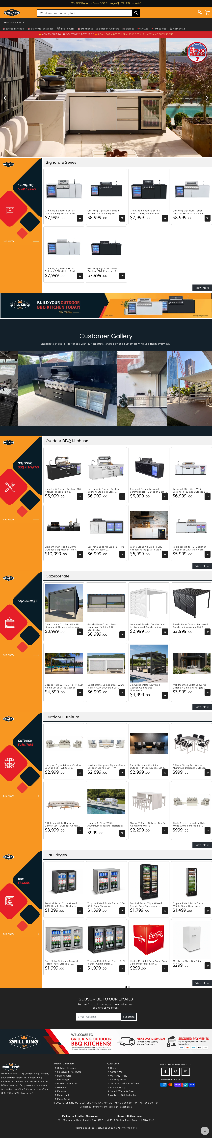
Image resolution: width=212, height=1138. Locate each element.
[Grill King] (106, 97)
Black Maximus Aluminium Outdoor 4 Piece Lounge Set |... (148, 766)
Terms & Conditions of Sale (124, 1083)
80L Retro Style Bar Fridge (188, 961)
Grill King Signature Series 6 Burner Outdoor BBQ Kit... (103, 212)
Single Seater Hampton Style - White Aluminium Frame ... (190, 824)
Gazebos (129, 29)
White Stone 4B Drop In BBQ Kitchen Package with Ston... (146, 548)
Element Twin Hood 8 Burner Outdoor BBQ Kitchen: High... (61, 548)
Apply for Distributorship (122, 1095)
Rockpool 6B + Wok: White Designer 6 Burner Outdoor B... (190, 490)
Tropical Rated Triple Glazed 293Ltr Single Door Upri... (189, 904)
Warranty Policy (118, 1075)
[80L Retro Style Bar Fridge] (192, 940)
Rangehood (160, 29)
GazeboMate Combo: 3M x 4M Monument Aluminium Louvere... (63, 625)
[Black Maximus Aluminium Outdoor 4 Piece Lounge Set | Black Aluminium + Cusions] (149, 744)
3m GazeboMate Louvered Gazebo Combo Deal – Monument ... (145, 687)
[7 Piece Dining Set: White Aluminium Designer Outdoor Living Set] (192, 744)
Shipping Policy (117, 1079)
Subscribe (129, 1016)
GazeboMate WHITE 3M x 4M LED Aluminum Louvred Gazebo (64, 686)
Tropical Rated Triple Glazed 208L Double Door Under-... (61, 904)
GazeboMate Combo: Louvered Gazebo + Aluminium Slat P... (190, 625)
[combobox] (88, 13)
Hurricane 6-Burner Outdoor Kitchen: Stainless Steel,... (103, 490)
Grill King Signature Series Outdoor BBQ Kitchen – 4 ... (103, 270)
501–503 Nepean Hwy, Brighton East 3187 (80, 1120)
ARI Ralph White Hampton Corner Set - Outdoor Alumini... (63, 824)
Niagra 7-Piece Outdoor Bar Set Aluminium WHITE (148, 824)
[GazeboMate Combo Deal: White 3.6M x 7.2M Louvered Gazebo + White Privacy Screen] (106, 663)
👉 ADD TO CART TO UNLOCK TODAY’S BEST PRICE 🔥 (68, 34)
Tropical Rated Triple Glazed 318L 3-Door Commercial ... (106, 962)
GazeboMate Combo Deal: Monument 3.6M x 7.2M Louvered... (102, 627)
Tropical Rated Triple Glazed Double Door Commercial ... (146, 904)
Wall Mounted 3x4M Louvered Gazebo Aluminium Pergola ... (190, 686)
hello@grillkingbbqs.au (120, 1106)
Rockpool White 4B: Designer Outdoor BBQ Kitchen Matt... (189, 548)
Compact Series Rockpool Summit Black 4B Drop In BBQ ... (148, 490)
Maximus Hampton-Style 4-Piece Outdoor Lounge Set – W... (106, 766)
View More (202, 287)
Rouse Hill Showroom (129, 1116)
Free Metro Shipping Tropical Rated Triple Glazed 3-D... (61, 962)
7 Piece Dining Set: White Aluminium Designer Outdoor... (190, 766)
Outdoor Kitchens (15, 29)
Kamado (144, 29)
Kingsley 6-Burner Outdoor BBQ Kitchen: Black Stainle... (63, 490)
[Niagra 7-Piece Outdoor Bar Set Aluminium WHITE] (149, 802)
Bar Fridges (86, 29)
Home (112, 1068)
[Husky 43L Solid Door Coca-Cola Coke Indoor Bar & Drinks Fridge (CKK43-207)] (149, 940)
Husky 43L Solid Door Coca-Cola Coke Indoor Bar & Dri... (148, 962)
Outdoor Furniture (109, 29)
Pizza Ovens (178, 29)
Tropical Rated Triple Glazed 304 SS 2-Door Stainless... (106, 904)
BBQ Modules (67, 29)
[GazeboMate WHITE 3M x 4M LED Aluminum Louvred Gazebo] (64, 663)
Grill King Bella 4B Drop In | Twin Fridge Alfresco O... (106, 548)
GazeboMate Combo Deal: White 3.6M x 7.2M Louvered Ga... (106, 686)
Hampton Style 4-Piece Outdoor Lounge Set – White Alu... (63, 766)
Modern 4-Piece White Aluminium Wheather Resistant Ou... (105, 826)
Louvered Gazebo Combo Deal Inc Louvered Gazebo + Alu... (147, 625)
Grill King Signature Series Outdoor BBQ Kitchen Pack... (61, 212)
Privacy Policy (117, 1087)
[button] (207, 13)
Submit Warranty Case (121, 1091)
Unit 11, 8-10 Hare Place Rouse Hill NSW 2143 (129, 1120)
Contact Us (115, 1071)
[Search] (136, 13)
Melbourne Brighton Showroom (80, 1116)
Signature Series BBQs (41, 29)
